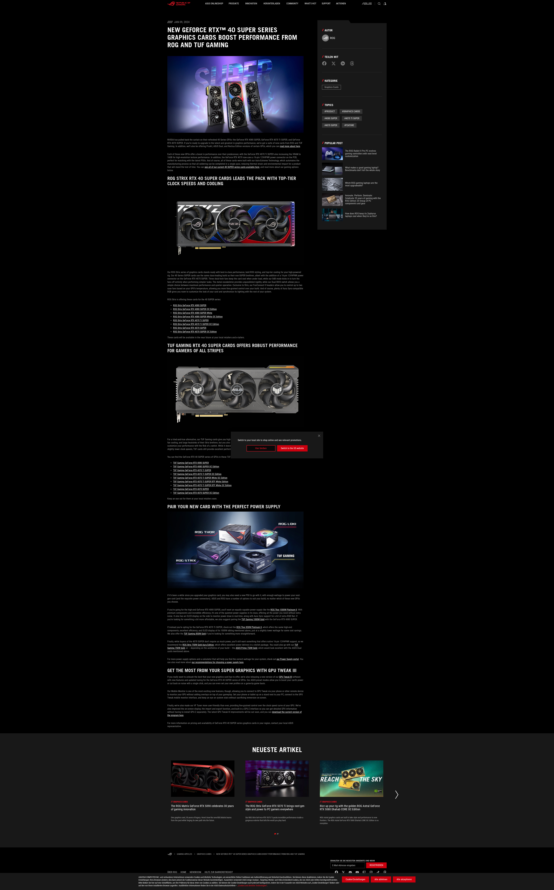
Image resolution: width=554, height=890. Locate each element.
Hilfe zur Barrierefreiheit (219, 872)
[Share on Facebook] (324, 63)
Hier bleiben (261, 448)
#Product (329, 111)
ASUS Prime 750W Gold (246, 648)
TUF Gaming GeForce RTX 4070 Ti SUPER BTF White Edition (200, 481)
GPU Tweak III (285, 677)
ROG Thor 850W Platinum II (249, 627)
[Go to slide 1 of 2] (275, 833)
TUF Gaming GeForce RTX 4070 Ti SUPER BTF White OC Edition (202, 485)
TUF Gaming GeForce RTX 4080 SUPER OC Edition (196, 466)
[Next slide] (397, 795)
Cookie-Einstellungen (355, 879)
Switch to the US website (292, 448)
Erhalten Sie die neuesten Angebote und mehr (352, 861)
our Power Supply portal (288, 659)
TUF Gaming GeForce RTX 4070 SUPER (191, 489)
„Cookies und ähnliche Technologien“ (252, 885)
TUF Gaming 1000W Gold (253, 619)
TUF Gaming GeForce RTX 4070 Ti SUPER (192, 470)
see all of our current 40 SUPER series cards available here (232, 167)
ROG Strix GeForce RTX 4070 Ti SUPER (191, 320)
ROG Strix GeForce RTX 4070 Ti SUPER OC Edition (196, 324)
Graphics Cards (331, 87)
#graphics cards (351, 111)
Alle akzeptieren (404, 879)
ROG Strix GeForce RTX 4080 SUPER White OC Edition (198, 316)
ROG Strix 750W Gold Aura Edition (198, 644)
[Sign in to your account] (385, 3)
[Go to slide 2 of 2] (278, 833)
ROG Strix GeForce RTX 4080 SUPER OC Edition (195, 309)
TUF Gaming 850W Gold (195, 633)
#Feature (349, 125)
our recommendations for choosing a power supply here (218, 662)
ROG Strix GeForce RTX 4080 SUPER (189, 305)
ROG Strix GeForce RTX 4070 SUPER (189, 328)
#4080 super (330, 118)
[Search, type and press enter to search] (379, 3)
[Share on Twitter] (333, 63)
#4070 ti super (351, 118)
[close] (319, 435)
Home (183, 872)
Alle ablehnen (381, 879)
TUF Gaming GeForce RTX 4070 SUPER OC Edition (196, 493)
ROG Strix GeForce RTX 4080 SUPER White (192, 313)
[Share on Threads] (352, 63)
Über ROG (172, 872)
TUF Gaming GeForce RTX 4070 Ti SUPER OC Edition (197, 474)
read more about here (290, 146)
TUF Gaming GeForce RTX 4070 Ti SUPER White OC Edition (200, 477)
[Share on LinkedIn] (342, 63)
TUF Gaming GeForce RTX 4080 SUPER (191, 462)
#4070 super (330, 125)
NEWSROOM (195, 872)
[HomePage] (169, 854)
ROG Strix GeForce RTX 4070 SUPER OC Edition (195, 331)
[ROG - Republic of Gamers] (178, 3)
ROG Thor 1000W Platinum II (284, 609)
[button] (376, 865)
